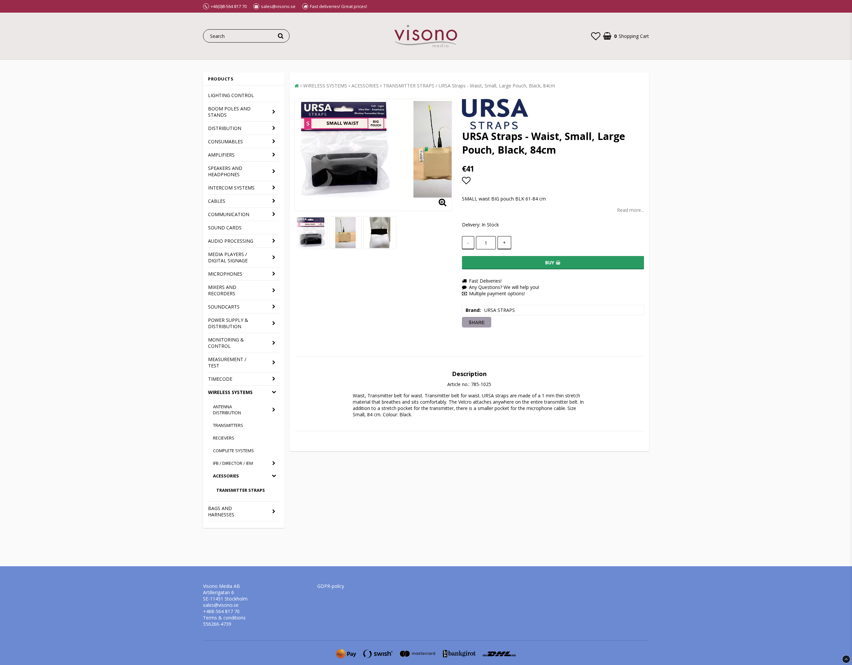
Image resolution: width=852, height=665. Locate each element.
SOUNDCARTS (224, 307)
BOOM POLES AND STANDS (229, 111)
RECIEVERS (223, 438)
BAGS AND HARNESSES (221, 511)
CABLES (216, 201)
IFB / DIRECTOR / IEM (233, 463)
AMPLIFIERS (221, 155)
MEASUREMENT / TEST (227, 362)
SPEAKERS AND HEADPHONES (225, 171)
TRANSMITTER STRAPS (240, 490)
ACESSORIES (226, 476)
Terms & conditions (224, 617)
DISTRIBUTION (224, 128)
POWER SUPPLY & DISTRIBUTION (228, 323)
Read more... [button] (630, 210)
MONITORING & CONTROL (226, 342)
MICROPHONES (225, 274)
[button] (595, 36)
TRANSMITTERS (228, 425)
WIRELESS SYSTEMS (230, 392)
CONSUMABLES (225, 141)
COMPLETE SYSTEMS (233, 451)
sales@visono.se (221, 605)
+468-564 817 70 (221, 611)
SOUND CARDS (225, 227)
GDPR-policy (330, 586)
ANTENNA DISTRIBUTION (227, 410)
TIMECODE (220, 379)
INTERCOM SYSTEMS (231, 188)
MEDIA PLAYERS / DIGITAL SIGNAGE (228, 257)
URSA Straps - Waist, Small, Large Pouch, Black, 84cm (497, 85)
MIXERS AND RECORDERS (222, 290)
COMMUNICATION (228, 214)
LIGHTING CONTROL (231, 95)
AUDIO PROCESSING (230, 241)
